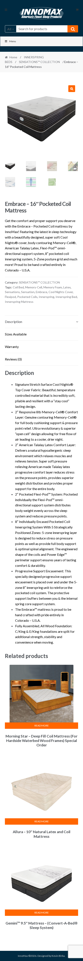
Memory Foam (52, 287)
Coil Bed (18, 287)
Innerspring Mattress (19, 301)
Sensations (12, 292)
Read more (41, 725)
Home (13, 57)
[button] (71, 88)
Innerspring (46, 297)
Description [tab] (13, 322)
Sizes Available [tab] (16, 334)
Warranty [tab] (12, 347)
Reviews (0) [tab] (13, 359)
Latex (67, 287)
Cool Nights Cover (61, 292)
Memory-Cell (33, 287)
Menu (12, 41)
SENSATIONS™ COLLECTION (39, 62)
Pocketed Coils (27, 297)
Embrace (41, 292)
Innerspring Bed (66, 297)
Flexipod (10, 297)
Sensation (27, 292)
